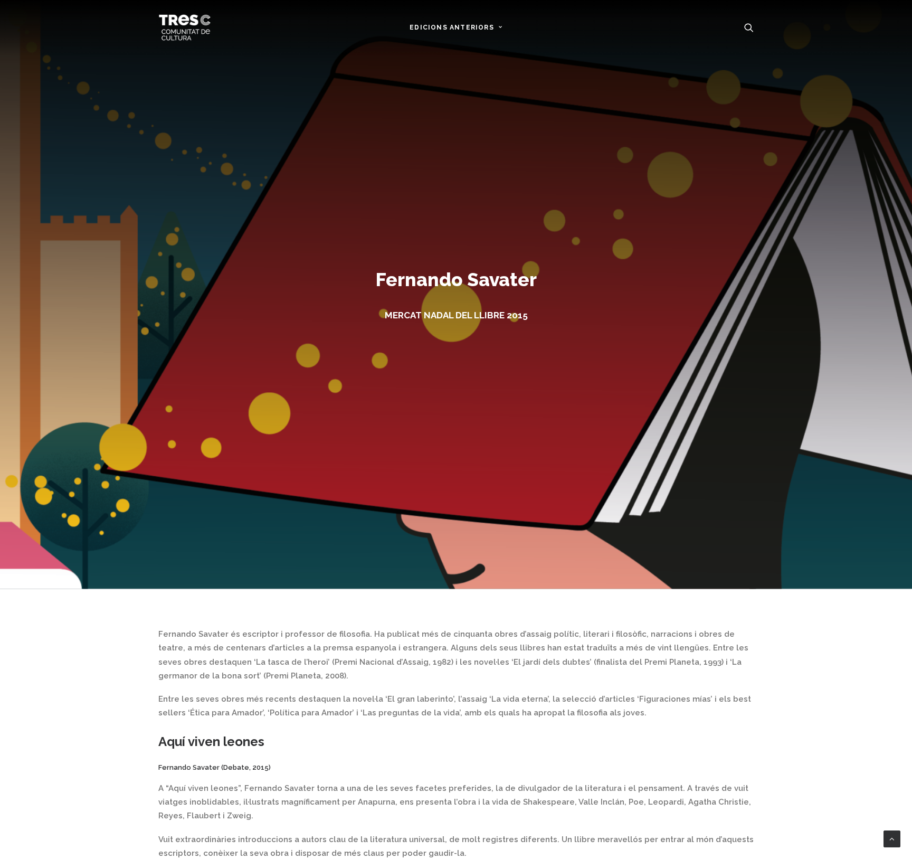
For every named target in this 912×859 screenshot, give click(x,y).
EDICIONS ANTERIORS (452, 27)
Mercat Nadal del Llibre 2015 (456, 315)
